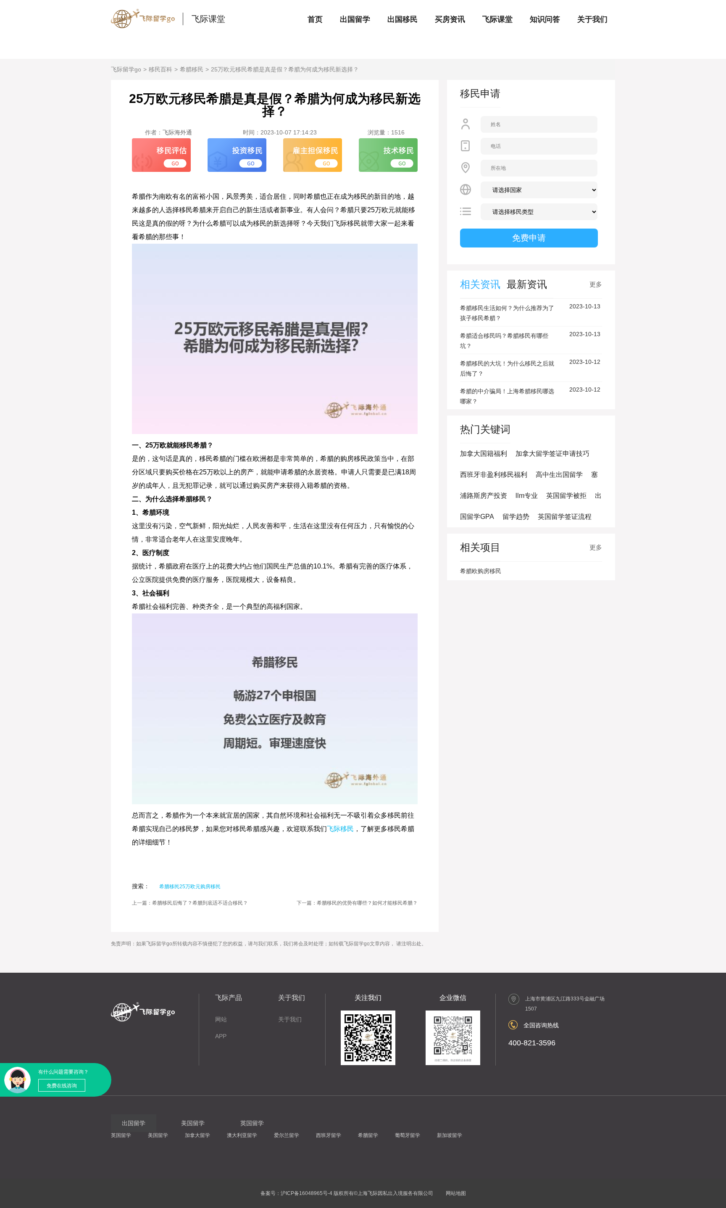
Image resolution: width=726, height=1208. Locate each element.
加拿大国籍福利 (483, 453)
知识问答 (545, 19)
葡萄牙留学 (407, 1135)
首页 (315, 19)
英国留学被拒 (566, 495)
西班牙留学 (328, 1135)
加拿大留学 (197, 1135)
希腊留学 (368, 1135)
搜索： (141, 886)
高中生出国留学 (559, 474)
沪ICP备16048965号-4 (306, 1193)
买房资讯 (450, 19)
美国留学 (158, 1135)
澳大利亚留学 (242, 1135)
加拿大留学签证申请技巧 (552, 453)
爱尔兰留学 (286, 1135)
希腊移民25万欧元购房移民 (190, 887)
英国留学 (121, 1135)
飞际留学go (126, 69)
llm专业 (527, 495)
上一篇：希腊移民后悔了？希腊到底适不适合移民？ (190, 903)
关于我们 (592, 19)
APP (220, 1036)
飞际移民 (340, 828)
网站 (221, 1019)
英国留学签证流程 (565, 516)
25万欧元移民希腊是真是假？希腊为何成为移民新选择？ (285, 69)
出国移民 (402, 19)
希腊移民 (191, 69)
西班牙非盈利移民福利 (493, 474)
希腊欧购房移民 (480, 571)
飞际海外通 (177, 132)
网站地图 (456, 1193)
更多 (595, 284)
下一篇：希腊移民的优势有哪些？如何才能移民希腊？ (357, 903)
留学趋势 (515, 516)
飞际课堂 (208, 19)
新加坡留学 (449, 1135)
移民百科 (160, 69)
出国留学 (355, 19)
